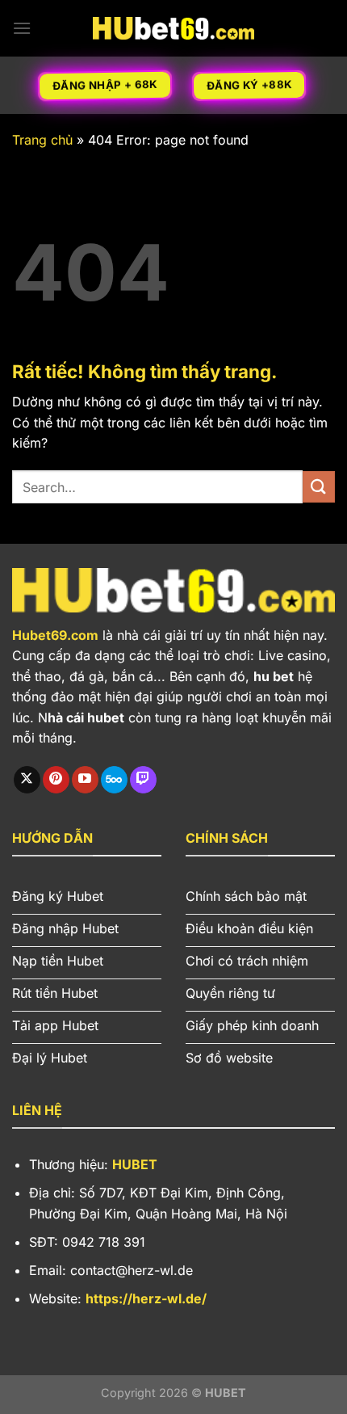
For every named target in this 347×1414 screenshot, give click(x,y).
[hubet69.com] (173, 28)
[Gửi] (319, 487)
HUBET (134, 1164)
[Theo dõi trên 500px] (114, 779)
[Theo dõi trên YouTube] (85, 779)
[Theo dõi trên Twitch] (143, 779)
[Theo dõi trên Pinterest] (56, 779)
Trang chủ (42, 140)
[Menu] (21, 28)
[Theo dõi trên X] (27, 779)
